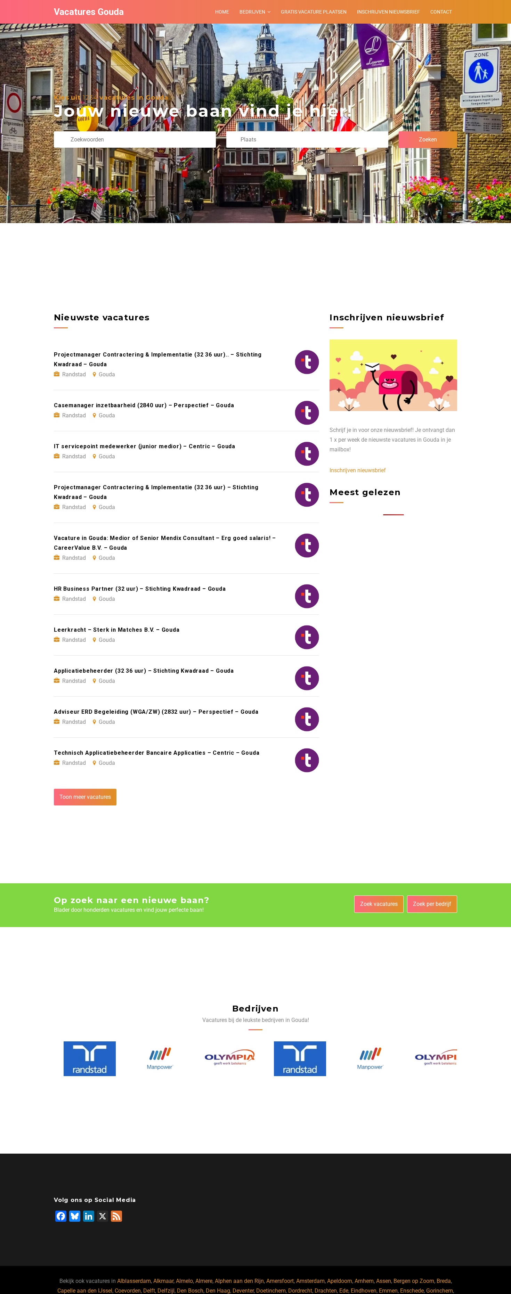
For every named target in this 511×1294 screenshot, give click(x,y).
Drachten (326, 1290)
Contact (441, 12)
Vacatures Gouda (89, 12)
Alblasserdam (134, 1281)
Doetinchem (271, 1290)
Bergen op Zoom (414, 1281)
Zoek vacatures (379, 904)
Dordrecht (300, 1290)
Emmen (388, 1290)
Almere (203, 1281)
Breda (444, 1281)
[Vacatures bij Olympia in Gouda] (220, 1058)
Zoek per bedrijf (432, 904)
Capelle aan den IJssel (84, 1290)
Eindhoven (363, 1290)
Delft (149, 1290)
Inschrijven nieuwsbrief (388, 12)
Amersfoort (280, 1281)
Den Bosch (190, 1290)
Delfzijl (166, 1290)
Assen (383, 1281)
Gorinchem (439, 1290)
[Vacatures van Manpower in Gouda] (150, 1059)
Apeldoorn (339, 1281)
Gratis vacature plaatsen (314, 12)
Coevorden (128, 1290)
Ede (343, 1290)
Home (222, 12)
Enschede (412, 1290)
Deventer (243, 1290)
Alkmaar (163, 1281)
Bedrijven (252, 12)
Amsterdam (310, 1281)
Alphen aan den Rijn (239, 1281)
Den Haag (218, 1290)
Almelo (184, 1281)
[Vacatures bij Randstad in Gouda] (80, 1059)
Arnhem (364, 1281)
